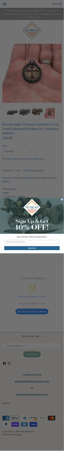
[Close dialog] (62, 199)
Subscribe (31, 248)
